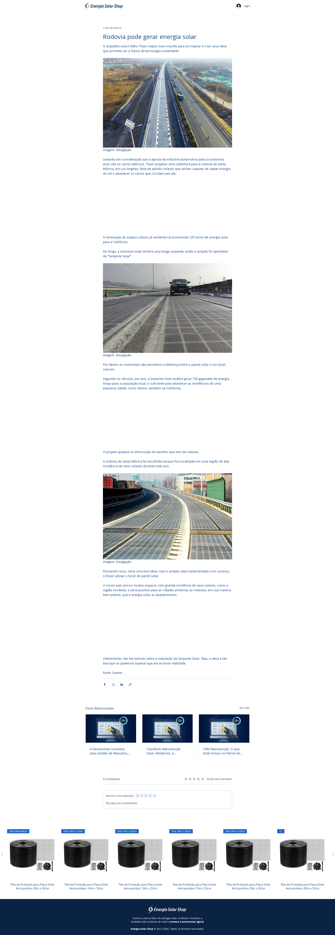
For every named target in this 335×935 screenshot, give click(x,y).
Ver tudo (245, 708)
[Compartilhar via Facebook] (104, 684)
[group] (167, 861)
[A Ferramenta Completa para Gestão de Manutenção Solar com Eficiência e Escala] (111, 728)
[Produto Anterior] (2, 854)
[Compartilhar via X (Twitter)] (113, 684)
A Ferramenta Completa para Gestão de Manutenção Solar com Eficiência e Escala (110, 751)
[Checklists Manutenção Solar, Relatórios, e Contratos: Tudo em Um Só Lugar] (167, 728)
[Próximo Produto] (333, 854)
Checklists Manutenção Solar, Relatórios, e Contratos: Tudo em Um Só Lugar (166, 751)
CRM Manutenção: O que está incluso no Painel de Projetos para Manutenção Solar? (222, 751)
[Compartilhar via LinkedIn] (121, 684)
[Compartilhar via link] (130, 684)
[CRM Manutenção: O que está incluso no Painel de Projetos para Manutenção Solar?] (224, 728)
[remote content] (167, 205)
